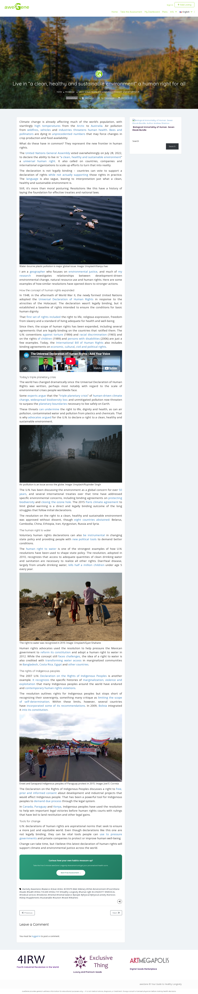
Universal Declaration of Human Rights (66, 299)
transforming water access (63, 660)
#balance (45, 889)
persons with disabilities (84, 338)
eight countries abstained (91, 519)
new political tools (84, 539)
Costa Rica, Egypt (50, 664)
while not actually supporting (68, 174)
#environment (99, 889)
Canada (28, 806)
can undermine (49, 409)
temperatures (51, 126)
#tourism (57, 897)
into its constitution (35, 709)
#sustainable (46, 897)
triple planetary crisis (74, 395)
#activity (26, 889)
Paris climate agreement (102, 502)
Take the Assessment (131, 11)
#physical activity (98, 894)
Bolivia (103, 705)
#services (111, 894)
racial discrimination (93, 334)
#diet (75, 889)
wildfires (32, 130)
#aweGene (36, 889)
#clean (54, 889)
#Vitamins (73, 897)
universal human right (39, 161)
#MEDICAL (110, 892)
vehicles (45, 130)
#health (30, 892)
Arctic (80, 126)
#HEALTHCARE (41, 892)
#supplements (33, 897)
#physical (85, 894)
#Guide (22, 892)
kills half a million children (86, 565)
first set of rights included (44, 317)
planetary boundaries (53, 403)
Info (172, 11)
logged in (36, 936)
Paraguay (40, 806)
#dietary (82, 889)
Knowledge (70, 92)
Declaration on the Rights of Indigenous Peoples (73, 676)
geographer (37, 271)
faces (61, 656)
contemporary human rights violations (50, 688)
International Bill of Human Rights (79, 342)
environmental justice (83, 271)
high (37, 126)
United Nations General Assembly (47, 153)
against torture (53, 334)
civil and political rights (91, 346)
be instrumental (94, 535)
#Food (109, 889)
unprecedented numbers (68, 134)
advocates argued (39, 417)
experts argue (37, 395)
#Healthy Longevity (69, 892)
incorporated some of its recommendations (56, 705)
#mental (52, 894)
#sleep (22, 897)
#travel (65, 897)
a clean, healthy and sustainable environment (91, 157)
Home (115, 11)
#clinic (60, 889)
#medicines (42, 894)
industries (65, 130)
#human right (85, 892)
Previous (28, 912)
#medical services (27, 894)
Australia (96, 126)
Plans (165, 11)
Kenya (57, 806)
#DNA (89, 889)
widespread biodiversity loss (49, 399)
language (32, 179)
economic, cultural (63, 346)
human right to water (41, 548)
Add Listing (185, 4)
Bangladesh (30, 664)
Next (115, 912)
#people (76, 894)
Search (135, 141)
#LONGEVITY (98, 892)
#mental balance (64, 894)
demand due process (47, 801)
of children (45, 338)
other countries (78, 664)
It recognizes (40, 680)
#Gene (116, 889)
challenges (73, 656)
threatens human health (90, 130)
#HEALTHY (54, 892)
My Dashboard (152, 11)
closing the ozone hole (56, 502)
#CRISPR (68, 889)
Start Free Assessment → (71, 873)
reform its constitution (55, 652)
